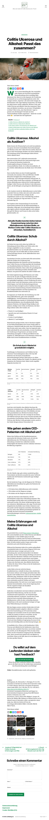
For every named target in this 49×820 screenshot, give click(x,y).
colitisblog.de (10, 816)
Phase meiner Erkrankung (31, 533)
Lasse (15, 52)
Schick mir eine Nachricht (24, 659)
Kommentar (10, 769)
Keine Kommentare (34, 52)
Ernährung (24, 34)
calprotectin (11, 738)
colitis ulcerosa (18, 738)
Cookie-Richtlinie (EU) (9, 810)
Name (8, 781)
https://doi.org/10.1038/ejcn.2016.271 (18, 689)
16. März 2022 (23, 52)
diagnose (24, 738)
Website (9, 787)
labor (33, 738)
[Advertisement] (24, 20)
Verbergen (16, 120)
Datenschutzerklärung (9, 805)
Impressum (6, 808)
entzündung (28, 738)
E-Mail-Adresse (28, 781)
